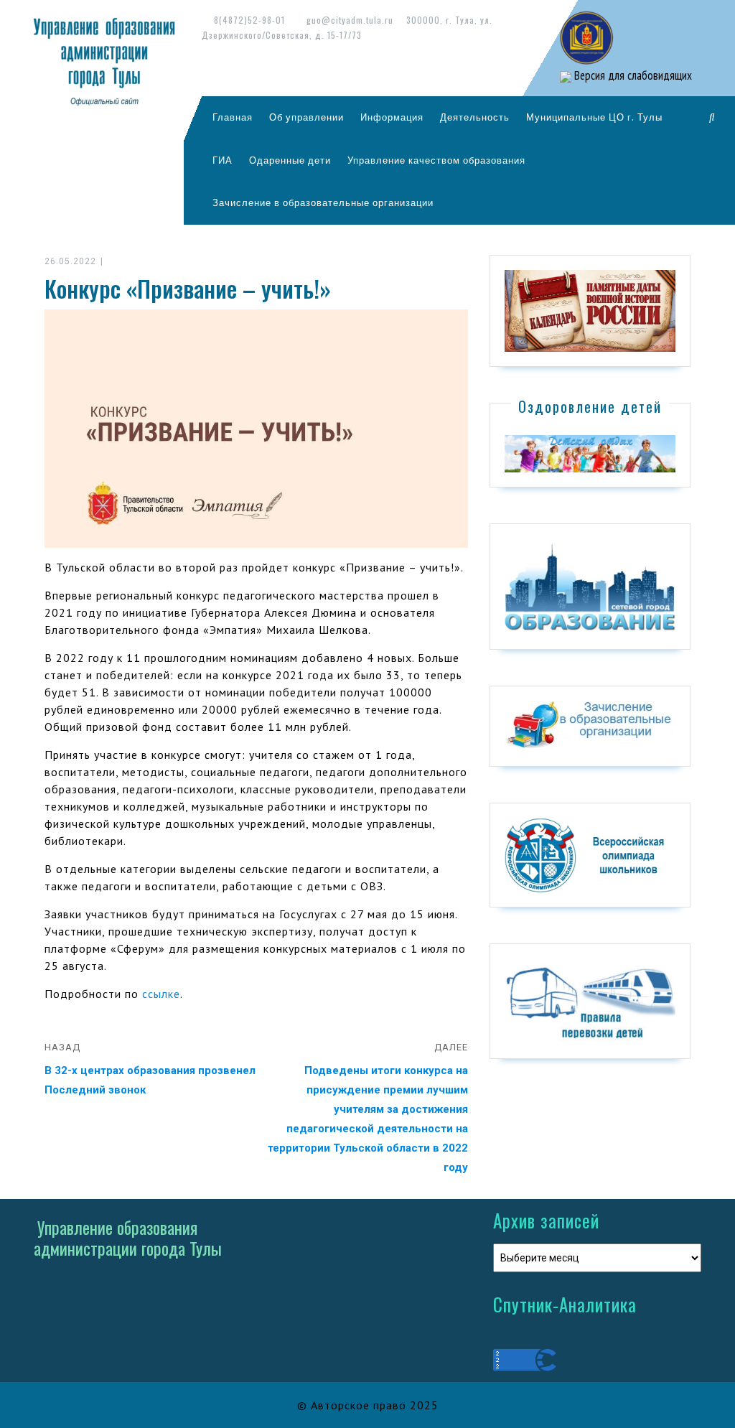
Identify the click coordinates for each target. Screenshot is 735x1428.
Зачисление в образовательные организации (323, 202)
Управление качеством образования (436, 160)
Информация (391, 117)
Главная (232, 117)
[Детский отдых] (590, 453)
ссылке (161, 993)
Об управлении (306, 117)
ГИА (222, 160)
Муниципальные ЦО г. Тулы (594, 117)
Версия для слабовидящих (631, 75)
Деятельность (475, 117)
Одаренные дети (290, 160)
